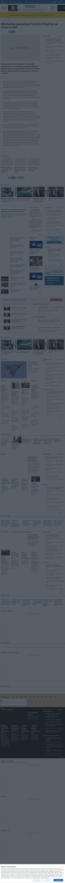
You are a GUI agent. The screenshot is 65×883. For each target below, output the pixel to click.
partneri (6, 868)
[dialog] (32, 873)
